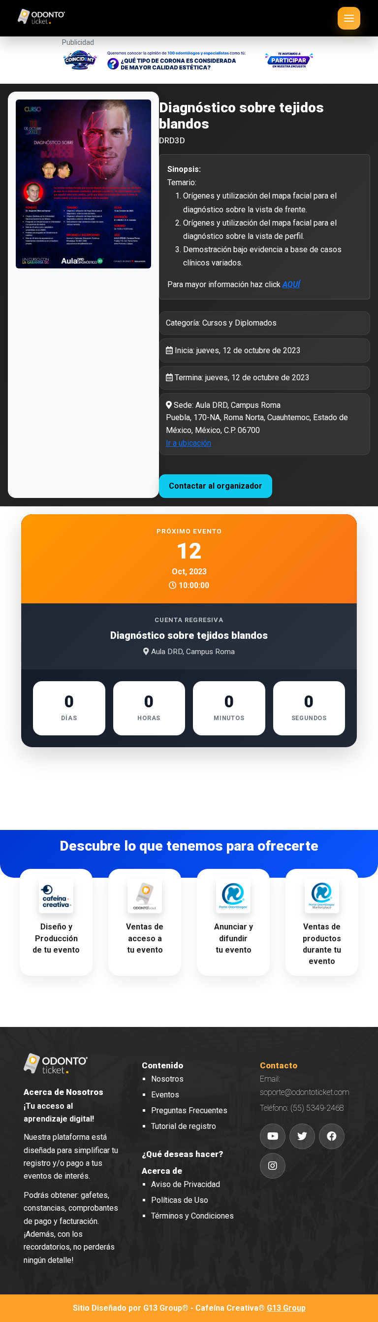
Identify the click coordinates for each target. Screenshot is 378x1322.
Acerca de (162, 1171)
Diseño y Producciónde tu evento (56, 938)
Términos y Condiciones (192, 1216)
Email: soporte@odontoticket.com (304, 1085)
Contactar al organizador (215, 486)
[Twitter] (302, 1136)
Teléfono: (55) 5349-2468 (302, 1108)
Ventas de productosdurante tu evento (322, 944)
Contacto (278, 1065)
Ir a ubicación (188, 443)
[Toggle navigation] (349, 18)
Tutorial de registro (183, 1126)
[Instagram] (272, 1166)
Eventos (165, 1094)
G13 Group (286, 1308)
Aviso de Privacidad (185, 1184)
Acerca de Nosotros (63, 1092)
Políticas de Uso (179, 1200)
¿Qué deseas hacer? (182, 1154)
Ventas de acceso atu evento (144, 938)
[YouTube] (272, 1136)
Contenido (162, 1065)
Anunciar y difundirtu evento (233, 938)
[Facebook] (332, 1136)
